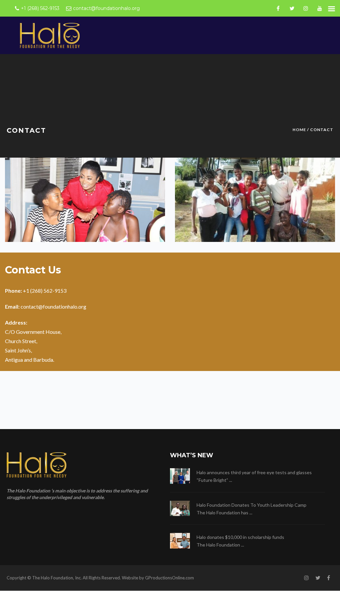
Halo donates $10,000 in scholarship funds (240, 537)
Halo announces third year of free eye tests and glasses (254, 472)
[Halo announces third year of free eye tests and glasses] (180, 476)
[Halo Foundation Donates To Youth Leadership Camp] (180, 508)
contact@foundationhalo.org (54, 306)
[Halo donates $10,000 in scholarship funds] (180, 541)
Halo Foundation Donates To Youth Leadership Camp (251, 505)
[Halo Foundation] (50, 35)
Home (299, 129)
